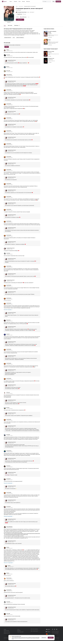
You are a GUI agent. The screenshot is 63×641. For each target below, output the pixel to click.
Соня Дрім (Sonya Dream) (21, 12)
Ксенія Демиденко (9, 526)
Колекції (23, 1)
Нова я (49, 39)
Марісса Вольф (50, 59)
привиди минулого (7, 37)
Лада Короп (50, 52)
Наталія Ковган (8, 450)
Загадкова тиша (51, 58)
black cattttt (8, 613)
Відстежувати (32, 12)
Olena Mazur (8, 465)
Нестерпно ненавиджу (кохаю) (52, 32)
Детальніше (44, 637)
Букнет (17, 6)
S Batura (7, 49)
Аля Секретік (8, 478)
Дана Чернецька (9, 74)
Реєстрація (58, 1)
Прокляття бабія (51, 51)
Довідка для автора (7, 633)
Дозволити (50, 637)
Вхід (53, 1)
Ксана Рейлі (50, 33)
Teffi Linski (8, 392)
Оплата (18, 629)
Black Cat (7, 66)
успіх (14, 37)
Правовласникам (6, 630)
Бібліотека (28, 1)
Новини (5, 629)
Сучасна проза (21, 6)
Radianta (7, 547)
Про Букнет (19, 630)
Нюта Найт (8, 54)
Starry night (8, 70)
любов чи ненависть (20, 37)
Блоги (20, 1)
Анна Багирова (8, 89)
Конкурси (15, 1)
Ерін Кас (49, 40)
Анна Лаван (8, 253)
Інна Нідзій (8, 434)
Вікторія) (7, 407)
